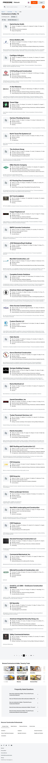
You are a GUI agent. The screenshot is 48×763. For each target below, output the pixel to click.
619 (31, 655)
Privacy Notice (3, 750)
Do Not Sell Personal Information (6, 755)
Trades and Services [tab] (23, 726)
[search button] (43, 6)
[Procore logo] (7, 2)
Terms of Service (4, 752)
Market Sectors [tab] (14, 726)
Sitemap (2, 757)
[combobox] (34, 6)
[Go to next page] (34, 655)
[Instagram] (8, 745)
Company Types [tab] (5, 726)
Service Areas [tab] (32, 726)
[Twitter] (6, 745)
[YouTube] (11, 745)
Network (17, 2)
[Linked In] (1, 745)
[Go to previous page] (14, 655)
